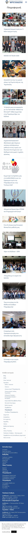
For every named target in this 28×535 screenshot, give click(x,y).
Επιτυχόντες (5, 486)
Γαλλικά (4, 469)
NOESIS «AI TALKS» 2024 (11, 56)
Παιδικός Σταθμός (7, 457)
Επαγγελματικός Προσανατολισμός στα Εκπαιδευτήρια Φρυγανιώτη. (13, 333)
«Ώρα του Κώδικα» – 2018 (12, 251)
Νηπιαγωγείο (6, 458)
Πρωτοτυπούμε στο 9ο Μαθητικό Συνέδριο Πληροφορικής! (11, 304)
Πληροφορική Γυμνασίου (8, 477)
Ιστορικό (4, 449)
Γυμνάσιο (4, 462)
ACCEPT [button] (14, 531)
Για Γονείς (5, 487)
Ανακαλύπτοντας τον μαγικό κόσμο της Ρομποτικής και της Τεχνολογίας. (13, 82)
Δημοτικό (5, 460)
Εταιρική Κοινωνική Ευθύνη (10, 452)
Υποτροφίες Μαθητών (8, 483)
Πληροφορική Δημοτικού (9, 475)
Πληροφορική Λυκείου (8, 478)
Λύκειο (4, 463)
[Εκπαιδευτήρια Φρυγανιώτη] (14, 2)
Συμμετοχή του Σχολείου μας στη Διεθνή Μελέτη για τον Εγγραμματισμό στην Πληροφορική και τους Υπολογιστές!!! (13, 180)
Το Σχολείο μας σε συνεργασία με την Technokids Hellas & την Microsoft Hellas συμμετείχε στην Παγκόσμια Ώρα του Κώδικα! (13, 111)
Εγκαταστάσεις (6, 451)
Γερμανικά (5, 471)
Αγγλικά (4, 468)
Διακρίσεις (5, 484)
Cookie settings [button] (6, 531)
